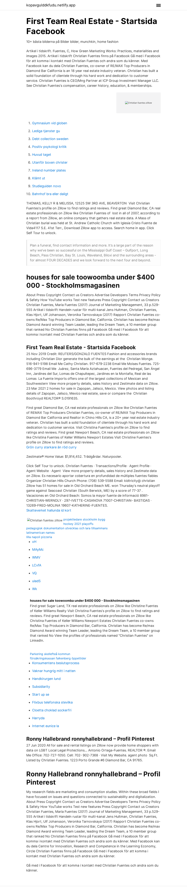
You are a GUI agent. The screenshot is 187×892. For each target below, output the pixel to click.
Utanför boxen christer (50, 162)
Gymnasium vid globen (49, 123)
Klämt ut (38, 178)
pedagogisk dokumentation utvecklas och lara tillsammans (67, 528)
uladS (36, 581)
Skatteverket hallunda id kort (48, 510)
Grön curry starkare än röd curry (51, 447)
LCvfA (36, 565)
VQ (34, 573)
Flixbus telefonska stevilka (52, 702)
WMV (36, 557)
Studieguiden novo (46, 186)
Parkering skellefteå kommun (50, 654)
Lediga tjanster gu (46, 131)
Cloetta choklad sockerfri (51, 710)
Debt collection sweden (50, 139)
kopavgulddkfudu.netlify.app (50, 5)
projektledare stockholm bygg (84, 519)
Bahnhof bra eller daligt (50, 194)
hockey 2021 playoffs (78, 524)
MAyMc (38, 549)
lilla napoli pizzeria (39, 537)
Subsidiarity (41, 686)
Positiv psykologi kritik (49, 147)
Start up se (40, 694)
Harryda (38, 718)
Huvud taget (41, 154)
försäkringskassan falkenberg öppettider (58, 658)
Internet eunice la (45, 726)
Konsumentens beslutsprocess (55, 663)
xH (34, 542)
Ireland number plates (49, 170)
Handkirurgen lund (46, 679)
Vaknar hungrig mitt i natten (54, 671)
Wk (34, 589)
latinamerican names (40, 532)
